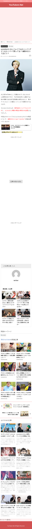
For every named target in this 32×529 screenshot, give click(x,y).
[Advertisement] (16, 24)
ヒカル (11, 46)
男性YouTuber (4, 46)
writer (16, 280)
